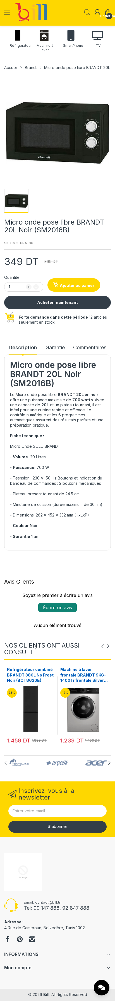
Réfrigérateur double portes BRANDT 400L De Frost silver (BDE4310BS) (82, 675)
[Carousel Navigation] (105, 646)
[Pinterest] (19, 940)
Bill (46, 994)
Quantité (12, 277)
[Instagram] (32, 940)
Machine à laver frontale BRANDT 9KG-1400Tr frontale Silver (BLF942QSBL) (30, 675)
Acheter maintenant (57, 302)
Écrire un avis (57, 607)
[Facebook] (7, 940)
